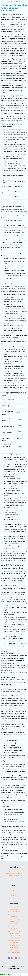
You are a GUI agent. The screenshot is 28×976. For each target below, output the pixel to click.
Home (14, 890)
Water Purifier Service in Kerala (14, 920)
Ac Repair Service (14, 909)
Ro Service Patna (14, 937)
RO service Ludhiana (14, 933)
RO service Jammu (14, 923)
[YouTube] (16, 958)
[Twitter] (19, 958)
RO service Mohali (14, 930)
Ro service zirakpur (14, 950)
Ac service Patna (14, 945)
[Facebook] (9, 958)
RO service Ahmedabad (14, 932)
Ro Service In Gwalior (14, 908)
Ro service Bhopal (14, 947)
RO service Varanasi (14, 925)
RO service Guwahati (14, 928)
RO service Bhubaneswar (14, 926)
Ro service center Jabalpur (14, 940)
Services (14, 892)
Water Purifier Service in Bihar (14, 935)
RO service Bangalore (14, 938)
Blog (14, 893)
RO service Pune (14, 921)
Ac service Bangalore (14, 942)
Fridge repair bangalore (14, 952)
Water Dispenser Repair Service (14, 913)
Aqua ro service (14, 949)
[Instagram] (12, 958)
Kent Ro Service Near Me (14, 911)
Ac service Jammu (14, 944)
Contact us (14, 895)
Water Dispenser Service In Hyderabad (14, 918)
